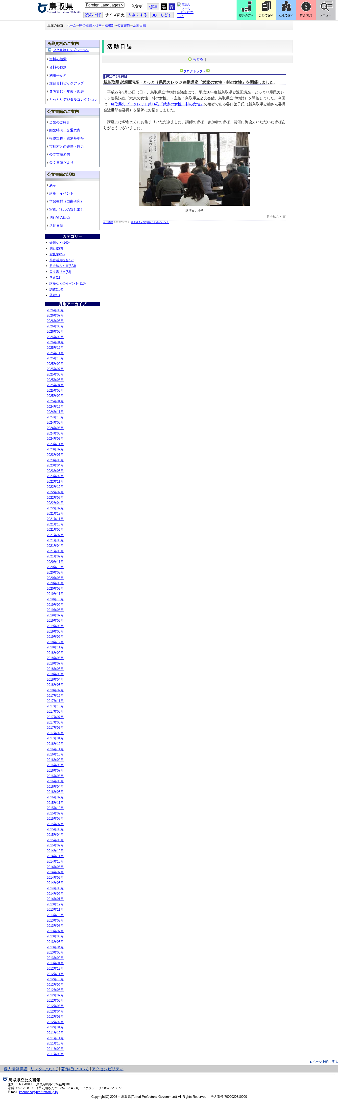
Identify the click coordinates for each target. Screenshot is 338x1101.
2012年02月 (55, 1022)
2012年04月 (55, 1011)
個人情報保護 (15, 1069)
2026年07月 (55, 315)
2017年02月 (55, 733)
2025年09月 (55, 364)
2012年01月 (55, 1027)
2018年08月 (55, 658)
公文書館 (123, 25)
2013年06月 (55, 936)
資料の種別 (58, 67)
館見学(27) (57, 254)
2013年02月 (55, 958)
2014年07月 (55, 872)
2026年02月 (55, 337)
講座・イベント (61, 193)
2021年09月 (55, 529)
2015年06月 (55, 829)
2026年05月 (55, 326)
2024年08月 (55, 428)
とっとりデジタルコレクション (73, 99)
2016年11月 (55, 749)
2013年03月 (55, 952)
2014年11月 (55, 856)
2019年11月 (55, 594)
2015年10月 (55, 808)
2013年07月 (55, 931)
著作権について (75, 1069)
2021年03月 (55, 551)
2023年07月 (55, 455)
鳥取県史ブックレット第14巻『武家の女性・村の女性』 (157, 104)
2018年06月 (55, 669)
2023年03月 (55, 471)
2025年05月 (55, 380)
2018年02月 (55, 690)
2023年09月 (55, 449)
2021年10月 (55, 524)
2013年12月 (55, 904)
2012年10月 (55, 979)
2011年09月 (55, 1049)
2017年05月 (55, 727)
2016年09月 (55, 760)
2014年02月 (55, 894)
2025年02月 (55, 396)
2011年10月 (55, 1043)
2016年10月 (55, 754)
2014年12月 (55, 851)
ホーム (71, 25)
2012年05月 (55, 1006)
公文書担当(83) (60, 272)
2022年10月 (55, 487)
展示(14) (55, 295)
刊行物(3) (56, 248)
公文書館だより (61, 163)
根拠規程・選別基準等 (66, 138)
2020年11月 (55, 562)
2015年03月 (55, 840)
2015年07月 (55, 824)
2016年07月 (55, 770)
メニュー (326, 15)
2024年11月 (55, 412)
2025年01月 (55, 401)
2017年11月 (55, 701)
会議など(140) (59, 242)
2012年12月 (55, 968)
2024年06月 (55, 433)
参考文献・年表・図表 (66, 91)
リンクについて (44, 1069)
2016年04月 (55, 786)
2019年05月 (55, 626)
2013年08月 (55, 925)
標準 (153, 6)
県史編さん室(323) (62, 266)
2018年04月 (55, 679)
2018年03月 (55, 685)
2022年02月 (55, 508)
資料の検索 (58, 59)
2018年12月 (55, 642)
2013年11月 (55, 909)
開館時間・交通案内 (64, 130)
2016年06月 (55, 776)
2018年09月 (55, 653)
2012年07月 (55, 995)
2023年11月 (55, 444)
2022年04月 (55, 503)
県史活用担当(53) (61, 260)
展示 (52, 185)
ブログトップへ (194, 71)
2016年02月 (55, 797)
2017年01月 (55, 738)
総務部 (109, 25)
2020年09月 (55, 572)
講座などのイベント (157, 222)
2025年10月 (55, 358)
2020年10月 (55, 567)
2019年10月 (55, 599)
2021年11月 (55, 519)
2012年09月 (55, 984)
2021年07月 (55, 535)
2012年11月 (55, 974)
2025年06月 (55, 374)
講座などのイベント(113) (67, 283)
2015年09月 (55, 813)
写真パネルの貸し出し (66, 209)
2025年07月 (55, 369)
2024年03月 (55, 438)
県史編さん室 (138, 222)
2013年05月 (55, 942)
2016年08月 (55, 765)
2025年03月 (55, 390)
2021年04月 (55, 546)
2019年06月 (55, 620)
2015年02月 (55, 845)
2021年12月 (55, 513)
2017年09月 (55, 711)
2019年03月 (55, 631)
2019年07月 (55, 615)
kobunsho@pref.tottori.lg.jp (38, 1092)
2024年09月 (55, 422)
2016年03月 (55, 792)
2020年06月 (55, 578)
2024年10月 (55, 417)
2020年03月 (55, 583)
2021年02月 (55, 556)
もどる (198, 59)
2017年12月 (55, 695)
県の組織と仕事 (90, 25)
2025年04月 (55, 385)
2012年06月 (55, 1000)
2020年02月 (55, 588)
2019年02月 (55, 636)
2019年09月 (55, 605)
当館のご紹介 (59, 122)
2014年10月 (55, 861)
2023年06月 (55, 460)
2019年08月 (55, 610)
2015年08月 (55, 818)
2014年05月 (55, 883)
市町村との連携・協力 (66, 146)
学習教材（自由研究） (66, 201)
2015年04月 (55, 835)
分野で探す (266, 15)
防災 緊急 (306, 15)
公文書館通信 (59, 154)
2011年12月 (55, 1033)
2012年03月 (55, 1016)
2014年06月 (55, 877)
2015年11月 (55, 803)
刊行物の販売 (59, 217)
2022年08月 (55, 497)
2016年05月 (55, 781)
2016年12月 (55, 744)
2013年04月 (55, 947)
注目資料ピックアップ (66, 83)
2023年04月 (55, 465)
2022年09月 (55, 492)
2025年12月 (55, 347)
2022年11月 (55, 481)
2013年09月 (55, 920)
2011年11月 (55, 1038)
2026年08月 (55, 310)
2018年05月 (55, 674)
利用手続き (58, 75)
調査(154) (56, 289)
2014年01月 (55, 899)
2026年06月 (55, 321)
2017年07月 (55, 717)
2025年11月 (55, 353)
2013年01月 (55, 963)
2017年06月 (55, 722)
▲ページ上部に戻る (323, 1062)
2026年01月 (55, 342)
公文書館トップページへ (71, 50)
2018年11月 (55, 647)
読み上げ (93, 15)
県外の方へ (246, 15)
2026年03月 (55, 331)
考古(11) (55, 277)
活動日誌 (139, 25)
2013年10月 (55, 915)
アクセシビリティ (107, 1069)
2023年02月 (55, 476)
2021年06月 (55, 540)
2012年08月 (55, 990)
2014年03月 (55, 888)
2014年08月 (55, 867)
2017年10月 (55, 706)
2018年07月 (55, 663)
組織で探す (286, 15)
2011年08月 (55, 1054)
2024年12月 (55, 406)
